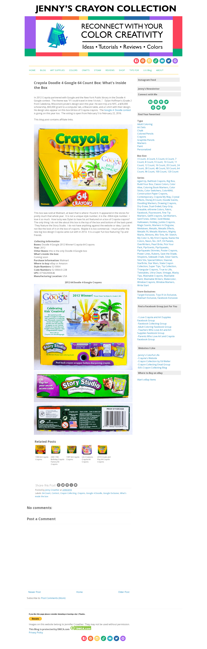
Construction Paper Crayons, (152, 193)
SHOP (122, 70)
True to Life (165, 269)
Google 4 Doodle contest (117, 110)
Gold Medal (164, 218)
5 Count (160, 158)
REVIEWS (109, 70)
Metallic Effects (166, 228)
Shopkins (142, 256)
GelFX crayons (154, 215)
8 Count (149, 162)
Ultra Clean (156, 272)
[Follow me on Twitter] (169, 62)
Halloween (142, 222)
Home (79, 592)
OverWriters (143, 244)
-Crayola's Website (147, 358)
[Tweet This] (63, 486)
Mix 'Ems (159, 234)
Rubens (155, 253)
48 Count (160, 168)
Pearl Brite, (157, 244)
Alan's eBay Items (146, 379)
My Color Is (143, 237)
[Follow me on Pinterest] (143, 62)
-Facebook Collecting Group (152, 323)
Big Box (171, 181)
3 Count (141, 158)
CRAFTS (86, 70)
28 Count (149, 168)
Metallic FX (142, 231)
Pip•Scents (148, 247)
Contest (55, 493)
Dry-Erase (142, 206)
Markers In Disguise (163, 225)
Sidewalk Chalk (156, 256)
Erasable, (142, 209)
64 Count (46, 493)
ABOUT (159, 70)
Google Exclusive (111, 493)
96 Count (149, 171)
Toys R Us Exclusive (166, 294)
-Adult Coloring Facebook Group (154, 326)
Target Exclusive (146, 294)
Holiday (153, 222)
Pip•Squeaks (161, 247)
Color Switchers (152, 190)
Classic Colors (161, 184)
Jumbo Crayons (167, 222)
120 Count (173, 171)
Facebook (142, 212)
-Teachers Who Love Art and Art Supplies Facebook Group (154, 331)
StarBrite (142, 263)
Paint (140, 146)
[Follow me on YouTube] (162, 62)
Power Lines (143, 253)
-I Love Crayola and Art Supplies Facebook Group (154, 319)
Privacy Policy (36, 632)
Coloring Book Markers (155, 187)
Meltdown (142, 228)
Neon (148, 241)
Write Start (143, 285)
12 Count (149, 165)
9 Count (158, 162)
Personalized (144, 149)
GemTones (143, 218)
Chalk (140, 130)
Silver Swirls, (171, 256)
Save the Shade (169, 253)
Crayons (81, 493)
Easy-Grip (167, 206)
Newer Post (34, 592)
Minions (149, 234)
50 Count (171, 168)
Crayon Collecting (68, 493)
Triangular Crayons (147, 269)
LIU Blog (147, 70)
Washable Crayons (153, 275)
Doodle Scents (170, 200)
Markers (141, 143)
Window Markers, (165, 282)
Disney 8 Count (153, 200)
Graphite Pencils (145, 140)
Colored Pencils (145, 133)
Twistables (143, 272)
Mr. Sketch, (171, 234)
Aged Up (141, 181)
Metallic (153, 228)
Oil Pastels (167, 241)
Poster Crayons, (169, 250)
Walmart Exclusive (146, 297)
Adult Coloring (145, 124)
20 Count (171, 165)
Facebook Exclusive (167, 297)
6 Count (170, 158)
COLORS (73, 70)
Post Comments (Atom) (53, 598)
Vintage (167, 272)
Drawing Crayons (167, 203)
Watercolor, (170, 279)
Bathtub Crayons (156, 181)
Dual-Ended (155, 206)
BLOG (43, 70)
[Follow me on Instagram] (149, 62)
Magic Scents (144, 225)
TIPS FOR (134, 70)
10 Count (168, 162)
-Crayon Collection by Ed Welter (154, 361)
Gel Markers (169, 215)
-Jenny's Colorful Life (148, 355)
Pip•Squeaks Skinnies (148, 250)
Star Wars (153, 263)
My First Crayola (158, 237)
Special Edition (155, 260)
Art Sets (141, 127)
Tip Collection (169, 266)
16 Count (160, 165)
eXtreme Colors (156, 209)
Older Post (123, 592)
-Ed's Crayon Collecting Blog (152, 367)
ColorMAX (167, 190)
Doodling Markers (147, 203)
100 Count (161, 171)
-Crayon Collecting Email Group (153, 364)
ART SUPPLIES (57, 70)
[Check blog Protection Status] (80, 629)
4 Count (151, 158)
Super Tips (154, 266)
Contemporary (145, 196)
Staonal (168, 260)
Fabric (168, 209)
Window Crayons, (146, 282)
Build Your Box (145, 184)
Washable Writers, (153, 279)
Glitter (153, 218)
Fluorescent (155, 212)
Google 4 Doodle (94, 493)
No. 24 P (156, 241)
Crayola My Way (162, 196)
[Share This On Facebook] (59, 486)
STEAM (97, 70)
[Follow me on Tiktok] (156, 62)
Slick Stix (141, 260)
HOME (32, 70)
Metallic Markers (158, 231)
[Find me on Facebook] (136, 62)
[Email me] (175, 62)
